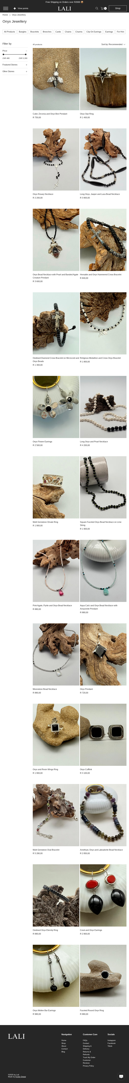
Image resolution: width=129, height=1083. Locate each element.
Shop (63, 1043)
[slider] (3, 54)
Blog (63, 1052)
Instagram (112, 1040)
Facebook (112, 1043)
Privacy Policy (88, 1066)
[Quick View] (56, 79)
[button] (104, 8)
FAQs (85, 1040)
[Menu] (5, 8)
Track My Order (89, 1057)
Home (63, 1040)
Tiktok (110, 1046)
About (63, 1046)
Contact (64, 1049)
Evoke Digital (20, 1077)
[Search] (97, 8)
